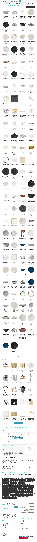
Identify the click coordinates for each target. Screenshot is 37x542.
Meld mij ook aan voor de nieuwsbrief (14, 436)
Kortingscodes (23, 530)
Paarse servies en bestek (22, 493)
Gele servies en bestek (30, 478)
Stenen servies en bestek (15, 496)
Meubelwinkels (23, 525)
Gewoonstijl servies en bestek (23, 496)
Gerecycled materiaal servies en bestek (25, 484)
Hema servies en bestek (30, 487)
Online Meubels (23, 520)
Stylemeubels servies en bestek (14, 487)
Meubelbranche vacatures (25, 528)
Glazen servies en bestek (22, 481)
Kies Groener (6, 514)
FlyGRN (5, 511)
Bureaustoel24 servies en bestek (7, 484)
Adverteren (22, 532)
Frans (5, 522)
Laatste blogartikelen (23, 502)
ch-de (5, 528)
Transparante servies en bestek (22, 478)
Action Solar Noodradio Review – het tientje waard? (27, 507)
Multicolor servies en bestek (21, 490)
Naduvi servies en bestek (15, 484)
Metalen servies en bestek (6, 487)
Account (29, 1)
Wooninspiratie (23, 533)
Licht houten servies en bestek (14, 479)
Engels (5, 531)
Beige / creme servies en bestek (30, 493)
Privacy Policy (23, 526)
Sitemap (22, 524)
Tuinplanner (22, 531)
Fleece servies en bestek (30, 481)
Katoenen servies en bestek (22, 479)
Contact (22, 534)
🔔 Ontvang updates (18, 438)
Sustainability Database (7, 518)
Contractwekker (6, 516)
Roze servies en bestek (13, 490)
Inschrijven (15, 506)
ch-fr (4, 529)
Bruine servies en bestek (6, 479)
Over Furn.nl (22, 521)
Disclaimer (22, 523)
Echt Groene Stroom (7, 512)
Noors (5, 526)
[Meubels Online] (3, 3)
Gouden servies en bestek (23, 487)
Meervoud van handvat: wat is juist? (27, 504)
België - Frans (6, 524)
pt (4, 530)
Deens (5, 534)
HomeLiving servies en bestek (6, 481)
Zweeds (5, 527)
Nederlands (5, 521)
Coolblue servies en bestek (30, 479)
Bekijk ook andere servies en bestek (14, 360)
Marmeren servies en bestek (13, 493)
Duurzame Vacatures (7, 515)
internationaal (13, 515)
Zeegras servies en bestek (13, 478)
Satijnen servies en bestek (29, 490)
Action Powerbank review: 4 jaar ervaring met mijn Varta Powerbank (27, 510)
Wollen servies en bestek (6, 493)
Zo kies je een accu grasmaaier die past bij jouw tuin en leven (27, 515)
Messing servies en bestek (6, 490)
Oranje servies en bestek (6, 478)
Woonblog (22, 522)
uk (4, 533)
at (4, 535)
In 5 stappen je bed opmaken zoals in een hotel (27, 513)
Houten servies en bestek (15, 481)
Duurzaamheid (23, 529)
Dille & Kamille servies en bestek (7, 496)
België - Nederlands (7, 523)
